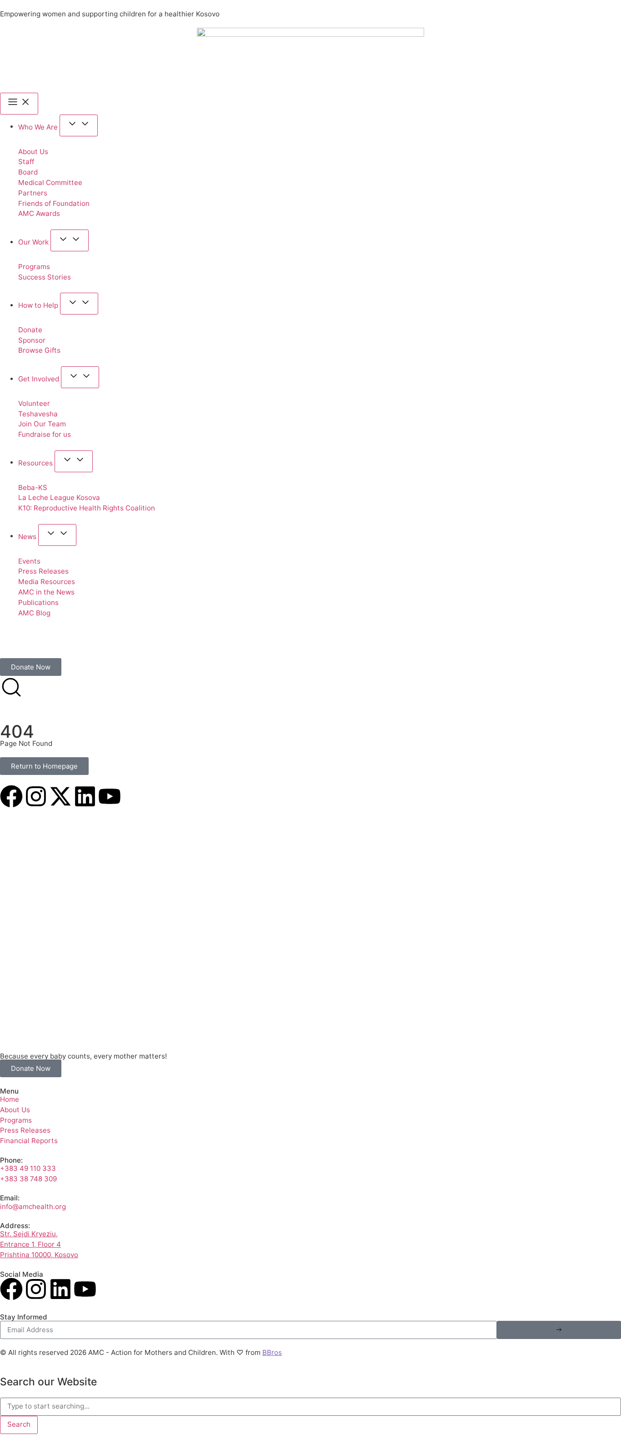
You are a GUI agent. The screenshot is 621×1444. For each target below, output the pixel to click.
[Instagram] (36, 796)
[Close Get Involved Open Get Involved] (80, 377)
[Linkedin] (85, 796)
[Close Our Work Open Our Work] (69, 240)
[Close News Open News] (57, 535)
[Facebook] (11, 796)
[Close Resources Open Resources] (74, 461)
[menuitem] (12, 649)
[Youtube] (109, 796)
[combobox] (310, 1407)
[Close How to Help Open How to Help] (79, 304)
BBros (272, 1352)
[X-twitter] (60, 796)
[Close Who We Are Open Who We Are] (79, 125)
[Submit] (559, 1330)
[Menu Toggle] (19, 104)
